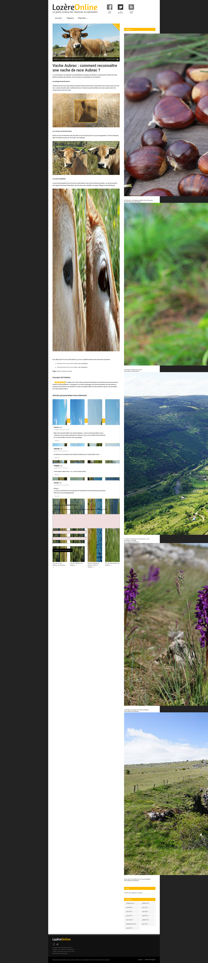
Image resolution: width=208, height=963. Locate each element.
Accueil (58, 18)
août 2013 (129, 928)
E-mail (55, 536)
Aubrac (59, 371)
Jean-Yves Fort (60, 382)
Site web (55, 542)
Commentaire (57, 513)
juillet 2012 (145, 920)
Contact (140, 959)
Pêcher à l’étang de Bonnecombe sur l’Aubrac (93, 565)
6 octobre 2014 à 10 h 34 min (61, 468)
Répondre (57, 440)
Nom (54, 529)
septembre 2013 (131, 924)
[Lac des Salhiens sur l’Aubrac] (77, 561)
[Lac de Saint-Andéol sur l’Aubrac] (112, 561)
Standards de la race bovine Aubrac (67, 363)
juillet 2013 (145, 903)
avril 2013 (145, 911)
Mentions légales (150, 959)
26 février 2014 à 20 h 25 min (61, 451)
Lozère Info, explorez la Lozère (133, 893)
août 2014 (129, 907)
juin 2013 (145, 907)
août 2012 (145, 915)
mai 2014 (129, 911)
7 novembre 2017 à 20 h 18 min (61, 485)
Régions (70, 18)
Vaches (69, 371)
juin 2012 (145, 924)
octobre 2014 (130, 903)
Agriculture (117, 26)
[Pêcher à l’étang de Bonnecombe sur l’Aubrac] (95, 561)
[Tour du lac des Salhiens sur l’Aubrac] (60, 561)
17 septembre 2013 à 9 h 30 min (62, 429)
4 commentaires (111, 59)
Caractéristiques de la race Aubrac (67, 367)
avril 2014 (129, 915)
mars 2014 (129, 920)
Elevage (64, 371)
